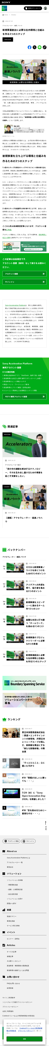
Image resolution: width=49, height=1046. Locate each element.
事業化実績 (11, 921)
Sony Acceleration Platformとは (18, 858)
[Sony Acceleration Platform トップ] (4, 8)
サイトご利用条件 (9, 998)
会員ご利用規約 (8, 1011)
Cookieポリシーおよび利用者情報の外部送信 (19, 1016)
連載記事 (10, 956)
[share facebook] (29, 47)
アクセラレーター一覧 (15, 862)
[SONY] (6, 2)
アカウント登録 (11, 274)
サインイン (9, 282)
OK (24, 1039)
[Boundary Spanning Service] (24, 683)
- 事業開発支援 (12, 885)
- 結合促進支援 (12, 894)
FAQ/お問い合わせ (13, 983)
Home (6, 14)
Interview (7, 39)
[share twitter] (34, 47)
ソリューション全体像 (15, 880)
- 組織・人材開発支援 (14, 889)
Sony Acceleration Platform (15, 305)
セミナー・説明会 (13, 939)
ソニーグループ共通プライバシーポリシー (17, 1002)
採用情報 (10, 988)
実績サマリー (11, 916)
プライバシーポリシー (10, 1007)
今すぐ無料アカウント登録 (16, 396)
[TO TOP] (45, 825)
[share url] (44, 47)
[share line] (39, 47)
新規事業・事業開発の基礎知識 (18, 966)
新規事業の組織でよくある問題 (18, 970)
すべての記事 (11, 952)
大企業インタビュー (14, 961)
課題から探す (11, 903)
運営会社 (10, 867)
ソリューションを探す (15, 899)
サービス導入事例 (13, 926)
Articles (13, 14)
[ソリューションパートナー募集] (24, 700)
